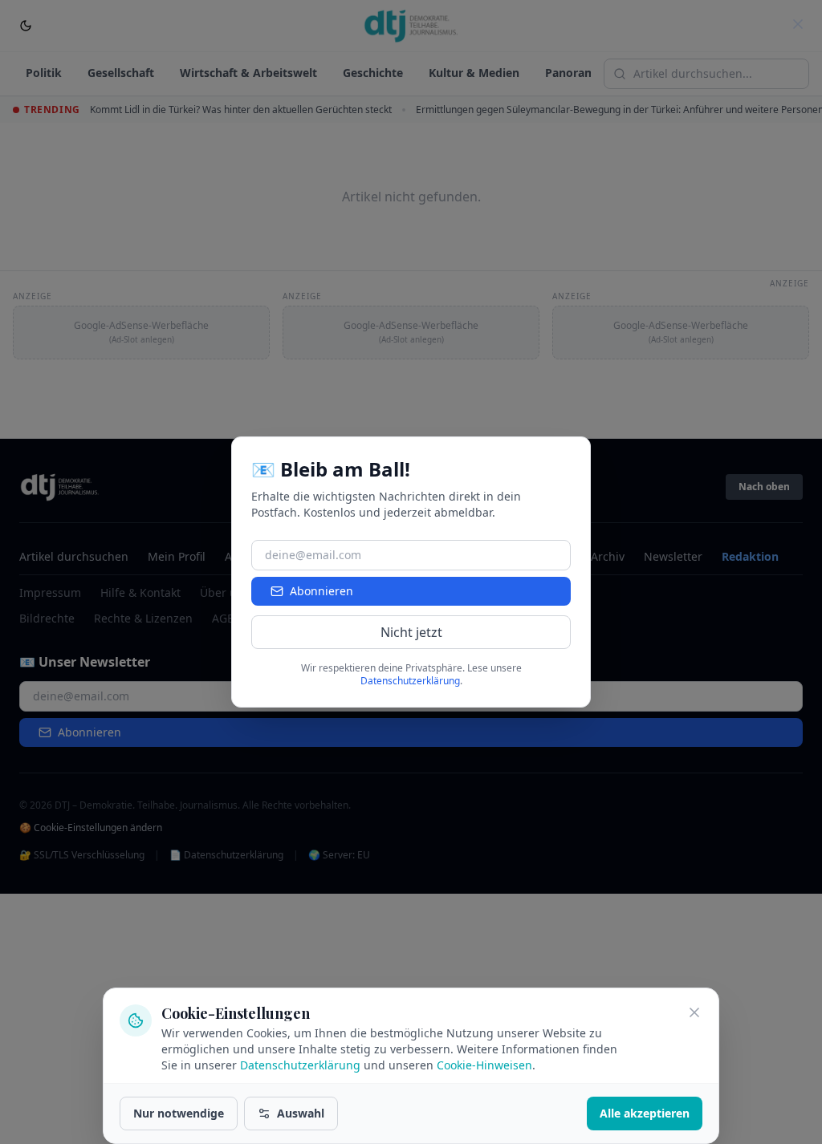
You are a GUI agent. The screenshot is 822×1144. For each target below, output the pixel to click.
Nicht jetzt (411, 632)
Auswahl (300, 1113)
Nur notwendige (178, 1113)
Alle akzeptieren (645, 1113)
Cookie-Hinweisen (484, 1065)
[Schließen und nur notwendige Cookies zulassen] (694, 1012)
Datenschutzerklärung (300, 1065)
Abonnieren (321, 590)
